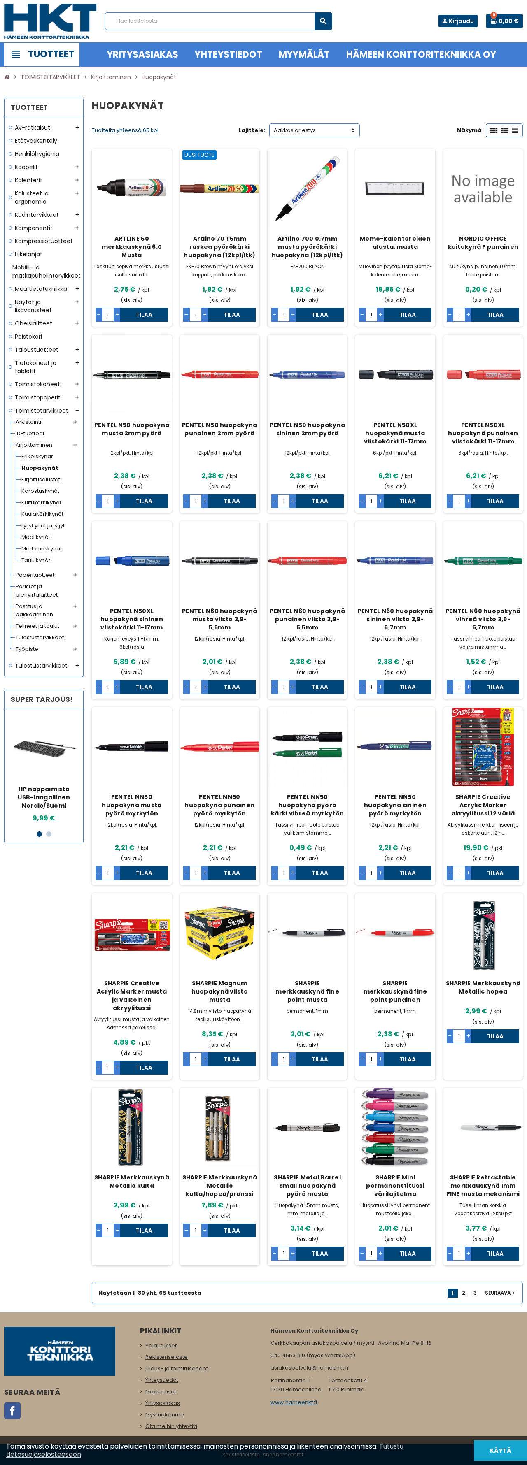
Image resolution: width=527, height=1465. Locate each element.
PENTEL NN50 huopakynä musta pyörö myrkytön (131, 805)
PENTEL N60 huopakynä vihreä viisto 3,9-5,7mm (483, 619)
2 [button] (48, 834)
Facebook (12, 1410)
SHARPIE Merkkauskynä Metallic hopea (483, 987)
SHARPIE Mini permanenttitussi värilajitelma (395, 1185)
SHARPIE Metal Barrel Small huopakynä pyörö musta (307, 1185)
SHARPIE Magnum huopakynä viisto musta (219, 991)
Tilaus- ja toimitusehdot (176, 1368)
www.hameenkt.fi (293, 1402)
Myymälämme (164, 1415)
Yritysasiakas (162, 1403)
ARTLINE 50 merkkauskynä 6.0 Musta (132, 246)
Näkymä (469, 130)
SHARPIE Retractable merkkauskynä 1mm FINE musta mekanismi (483, 1185)
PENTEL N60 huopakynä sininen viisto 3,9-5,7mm (395, 619)
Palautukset (161, 1345)
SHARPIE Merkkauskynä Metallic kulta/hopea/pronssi (219, 1185)
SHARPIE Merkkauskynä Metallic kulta (131, 1181)
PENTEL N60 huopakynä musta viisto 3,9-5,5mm (219, 619)
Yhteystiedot (161, 1380)
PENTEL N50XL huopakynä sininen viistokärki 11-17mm (131, 619)
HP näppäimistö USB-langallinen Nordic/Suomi (44, 797)
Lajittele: (251, 130)
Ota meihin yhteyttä (171, 1426)
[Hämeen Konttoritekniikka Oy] (50, 21)
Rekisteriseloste (166, 1357)
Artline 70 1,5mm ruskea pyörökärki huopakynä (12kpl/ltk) (219, 246)
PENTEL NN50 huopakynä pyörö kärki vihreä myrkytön (307, 805)
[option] (44, 769)
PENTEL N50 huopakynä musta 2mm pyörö (132, 429)
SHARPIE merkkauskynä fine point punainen (395, 991)
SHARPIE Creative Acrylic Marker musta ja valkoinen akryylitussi (132, 995)
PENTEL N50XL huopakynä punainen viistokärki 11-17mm (483, 433)
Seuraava (500, 1293)
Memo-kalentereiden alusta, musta (395, 242)
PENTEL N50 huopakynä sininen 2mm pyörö (307, 429)
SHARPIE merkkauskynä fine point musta (307, 991)
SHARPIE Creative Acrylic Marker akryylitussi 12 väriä (483, 805)
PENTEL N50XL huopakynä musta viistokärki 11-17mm (395, 433)
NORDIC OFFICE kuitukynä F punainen (483, 242)
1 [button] (39, 834)
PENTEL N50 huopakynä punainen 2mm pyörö (219, 429)
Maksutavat (160, 1391)
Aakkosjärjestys (295, 130)
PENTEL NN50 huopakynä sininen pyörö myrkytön (395, 805)
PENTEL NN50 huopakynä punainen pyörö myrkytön (219, 805)
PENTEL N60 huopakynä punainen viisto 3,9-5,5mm (307, 619)
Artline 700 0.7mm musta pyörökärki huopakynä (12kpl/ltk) (307, 246)
